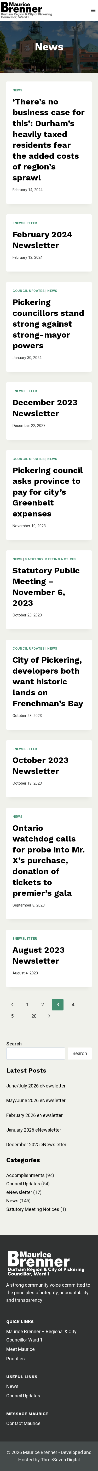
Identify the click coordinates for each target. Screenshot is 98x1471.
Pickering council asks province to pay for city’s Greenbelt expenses (48, 492)
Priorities (15, 1358)
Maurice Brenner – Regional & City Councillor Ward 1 (41, 1336)
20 (34, 1016)
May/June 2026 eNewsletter (36, 1100)
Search (79, 1053)
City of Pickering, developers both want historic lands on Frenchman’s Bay (48, 681)
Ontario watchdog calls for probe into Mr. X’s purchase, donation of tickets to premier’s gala (49, 860)
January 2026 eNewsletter (33, 1130)
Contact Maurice (23, 1423)
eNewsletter (25, 223)
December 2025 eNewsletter (36, 1144)
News (17, 90)
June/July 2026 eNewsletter (36, 1085)
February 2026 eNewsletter (34, 1115)
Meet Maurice (20, 1349)
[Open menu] (93, 10)
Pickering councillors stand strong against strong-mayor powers (48, 323)
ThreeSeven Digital (60, 1459)
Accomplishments (25, 1175)
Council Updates (28, 291)
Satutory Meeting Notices (50, 559)
